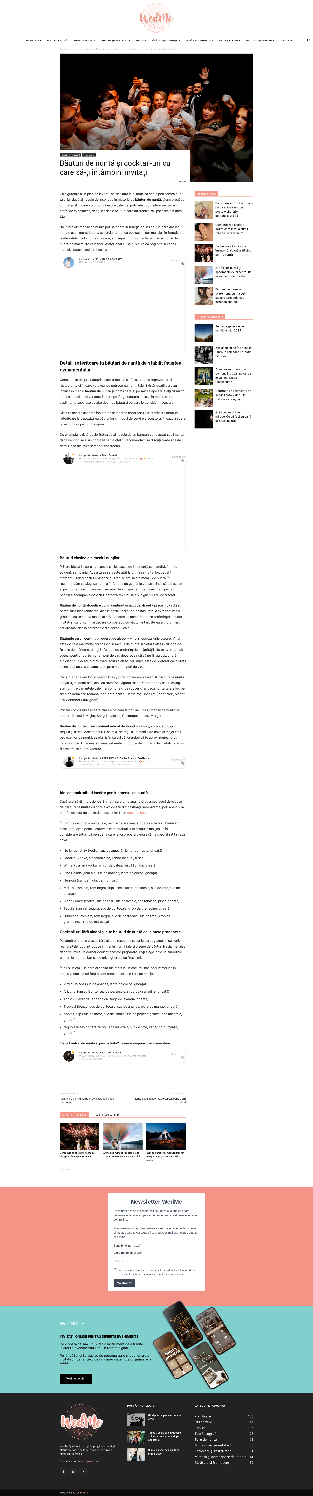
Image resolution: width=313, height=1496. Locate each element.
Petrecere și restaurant (114, 40)
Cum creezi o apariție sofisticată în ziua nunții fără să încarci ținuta (231, 229)
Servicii (140, 40)
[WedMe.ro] (156, 18)
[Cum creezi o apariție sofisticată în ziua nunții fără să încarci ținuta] (204, 232)
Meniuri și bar (103, 49)
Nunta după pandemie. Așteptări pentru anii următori (160, 1100)
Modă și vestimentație (197, 40)
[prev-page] (62, 1167)
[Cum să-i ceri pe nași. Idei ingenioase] (136, 1454)
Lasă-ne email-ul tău (127, 1252)
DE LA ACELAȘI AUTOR (105, 1115)
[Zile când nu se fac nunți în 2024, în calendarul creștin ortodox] (204, 355)
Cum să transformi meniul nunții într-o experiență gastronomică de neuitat (165, 1156)
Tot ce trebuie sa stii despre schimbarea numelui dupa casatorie (164, 1436)
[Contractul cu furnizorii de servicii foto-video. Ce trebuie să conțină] (204, 398)
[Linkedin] (83, 1471)
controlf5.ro (82, 1492)
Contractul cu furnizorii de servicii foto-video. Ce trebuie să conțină (233, 395)
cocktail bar (136, 813)
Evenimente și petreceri (259, 40)
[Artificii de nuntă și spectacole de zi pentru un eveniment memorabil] (123, 1136)
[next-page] (68, 1167)
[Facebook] (63, 1471)
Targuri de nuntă (57, 40)
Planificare (32, 40)
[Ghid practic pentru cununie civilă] (136, 1419)
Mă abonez (124, 1283)
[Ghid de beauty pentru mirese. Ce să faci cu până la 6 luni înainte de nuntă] (204, 419)
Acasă (63, 49)
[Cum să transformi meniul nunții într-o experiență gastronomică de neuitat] (166, 1136)
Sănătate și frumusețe (164, 40)
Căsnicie (284, 40)
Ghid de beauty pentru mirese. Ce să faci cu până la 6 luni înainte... (233, 416)
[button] (308, 41)
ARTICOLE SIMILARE (74, 1115)
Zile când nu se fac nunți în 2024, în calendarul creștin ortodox (233, 352)
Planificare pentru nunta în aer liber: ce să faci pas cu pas (87, 1100)
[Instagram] (73, 1471)
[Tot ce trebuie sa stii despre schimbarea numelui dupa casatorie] (136, 1437)
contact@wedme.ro (88, 1461)
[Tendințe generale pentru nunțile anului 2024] (204, 333)
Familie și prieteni (228, 40)
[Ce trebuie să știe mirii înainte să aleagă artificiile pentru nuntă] (79, 1136)
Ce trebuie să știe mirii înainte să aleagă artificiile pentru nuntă (233, 250)
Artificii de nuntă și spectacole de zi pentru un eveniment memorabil (233, 272)
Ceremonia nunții (82, 40)
